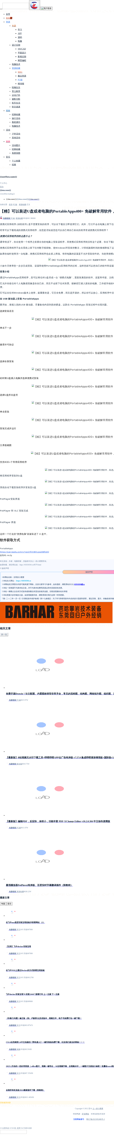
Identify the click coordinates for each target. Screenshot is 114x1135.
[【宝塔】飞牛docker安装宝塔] (13, 940)
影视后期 (22, 57)
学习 (20, 29)
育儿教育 (16, 91)
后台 (2, 187)
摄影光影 (16, 99)
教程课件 (16, 122)
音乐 (8, 157)
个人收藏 (16, 161)
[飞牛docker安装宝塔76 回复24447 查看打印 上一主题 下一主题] (13, 988)
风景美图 (16, 153)
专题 (3, 904)
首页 (8, 14)
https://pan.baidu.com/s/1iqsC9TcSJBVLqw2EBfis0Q (24, 552)
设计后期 (16, 45)
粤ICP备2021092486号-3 (95, 1119)
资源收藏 (16, 68)
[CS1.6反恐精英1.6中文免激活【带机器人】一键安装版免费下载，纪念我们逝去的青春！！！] (13, 1035)
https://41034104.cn (23, 581)
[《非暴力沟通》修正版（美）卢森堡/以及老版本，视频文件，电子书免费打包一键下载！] (13, 1011)
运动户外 (16, 95)
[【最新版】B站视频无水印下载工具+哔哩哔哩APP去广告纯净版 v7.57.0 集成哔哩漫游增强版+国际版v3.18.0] (50, 751)
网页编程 (22, 60)
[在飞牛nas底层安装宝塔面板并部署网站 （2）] (13, 916)
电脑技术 (16, 64)
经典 (14, 165)
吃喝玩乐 (16, 87)
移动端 (21, 84)
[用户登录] (46, 8)
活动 (8, 130)
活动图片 (16, 145)
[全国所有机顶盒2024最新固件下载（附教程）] (13, 1083)
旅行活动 (16, 118)
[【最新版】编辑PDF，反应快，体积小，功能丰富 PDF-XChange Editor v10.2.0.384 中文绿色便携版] (50, 815)
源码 (20, 37)
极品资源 (22, 76)
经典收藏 (16, 114)
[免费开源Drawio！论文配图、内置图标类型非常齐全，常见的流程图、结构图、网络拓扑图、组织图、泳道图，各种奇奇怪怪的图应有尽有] (50, 688)
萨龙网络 (85, 1114)
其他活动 (16, 138)
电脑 (20, 41)
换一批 (4, 634)
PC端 (20, 80)
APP (20, 33)
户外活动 (16, 134)
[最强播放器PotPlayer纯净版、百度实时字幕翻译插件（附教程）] (50, 879)
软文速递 (16, 107)
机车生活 (16, 103)
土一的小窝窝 (97, 1109)
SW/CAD (22, 49)
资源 (8, 22)
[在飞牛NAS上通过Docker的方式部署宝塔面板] (13, 964)
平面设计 (22, 53)
